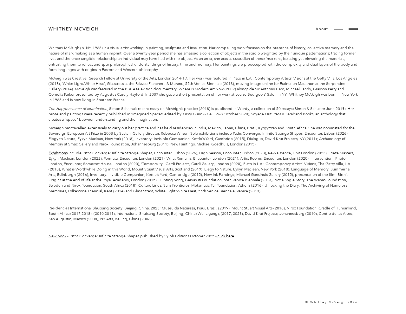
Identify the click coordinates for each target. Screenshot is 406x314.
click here (225, 236)
